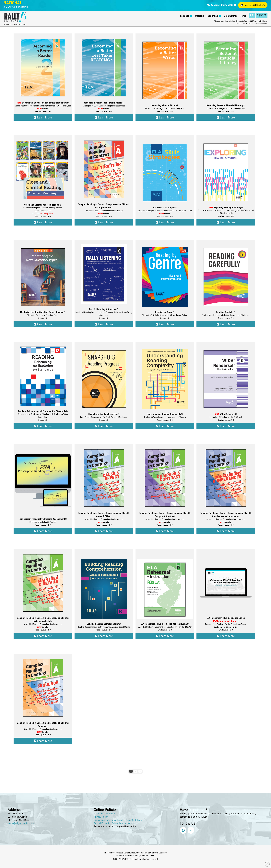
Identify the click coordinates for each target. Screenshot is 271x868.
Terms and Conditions (104, 813)
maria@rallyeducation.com (21, 823)
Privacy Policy (101, 816)
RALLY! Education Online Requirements (113, 823)
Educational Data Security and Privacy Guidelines (118, 820)
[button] (16, 7)
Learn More (44, 117)
